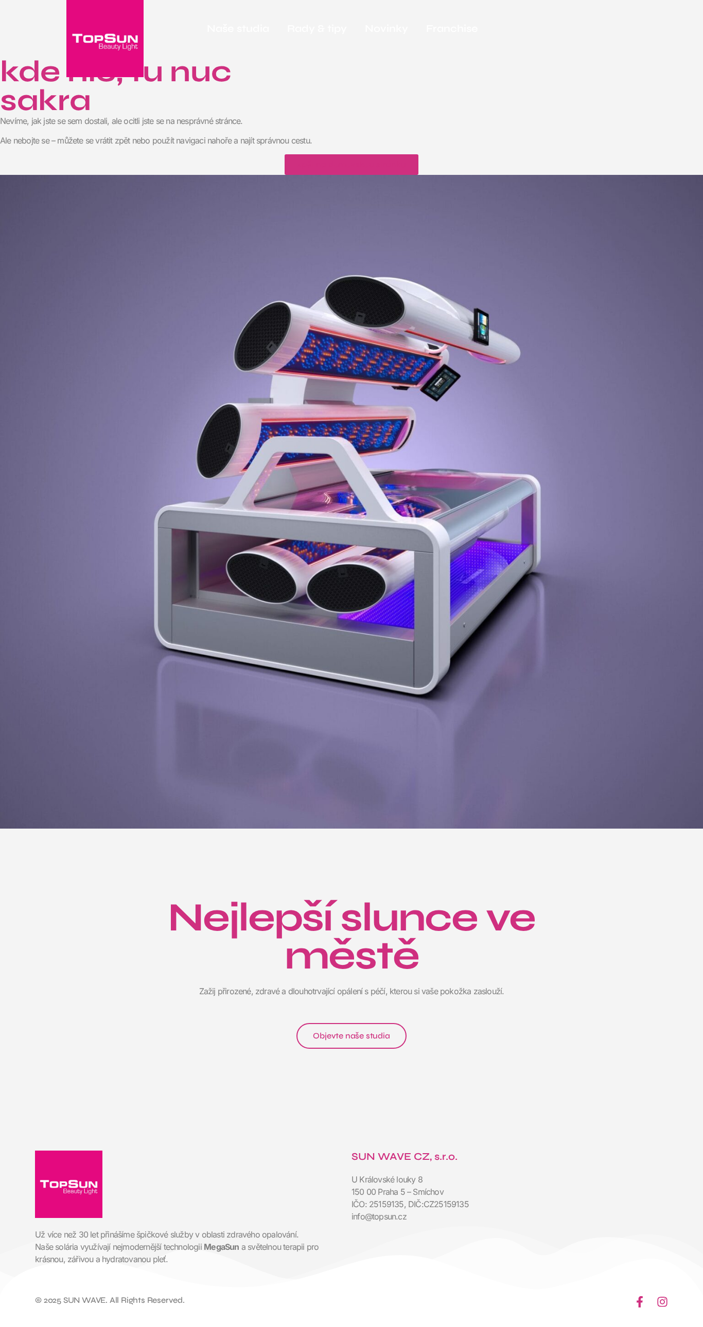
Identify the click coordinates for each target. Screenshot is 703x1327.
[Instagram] (662, 1301)
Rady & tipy (317, 28)
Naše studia (238, 28)
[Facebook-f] (639, 1301)
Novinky (386, 28)
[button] (351, 1036)
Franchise (452, 28)
